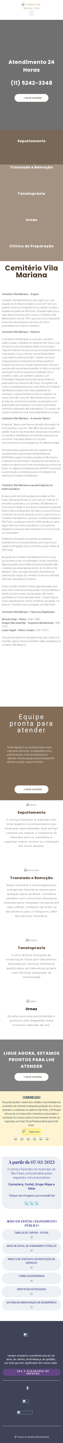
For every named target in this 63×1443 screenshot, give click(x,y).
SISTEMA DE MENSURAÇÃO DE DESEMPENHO (31, 1302)
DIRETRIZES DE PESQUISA (31, 1289)
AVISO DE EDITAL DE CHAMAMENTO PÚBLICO (31, 1246)
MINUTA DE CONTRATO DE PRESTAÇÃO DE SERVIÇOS (31, 1261)
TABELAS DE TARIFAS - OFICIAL (31, 1233)
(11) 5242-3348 (31, 83)
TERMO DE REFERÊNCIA (31, 1276)
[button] (31, 13)
